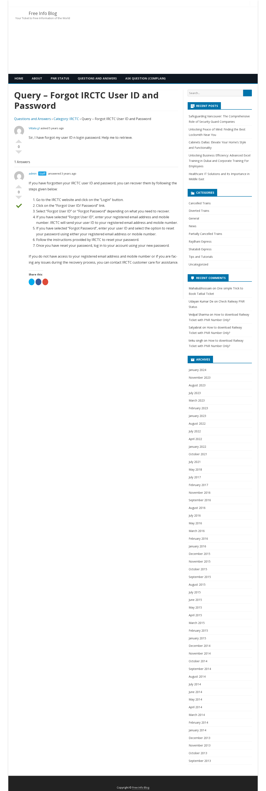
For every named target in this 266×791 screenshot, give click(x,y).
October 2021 (198, 454)
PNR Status (60, 78)
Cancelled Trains (200, 203)
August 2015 (197, 584)
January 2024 (197, 370)
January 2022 (197, 447)
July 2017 (195, 477)
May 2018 (195, 469)
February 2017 (198, 485)
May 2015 (195, 607)
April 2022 (195, 439)
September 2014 (200, 669)
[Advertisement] (177, 40)
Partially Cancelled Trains (205, 234)
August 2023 (197, 385)
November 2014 (200, 653)
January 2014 (197, 730)
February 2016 (198, 539)
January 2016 (197, 546)
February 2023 (198, 408)
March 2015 (197, 623)
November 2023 (200, 377)
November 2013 (200, 745)
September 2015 (200, 577)
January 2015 (197, 638)
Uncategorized (198, 264)
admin (33, 173)
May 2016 (195, 523)
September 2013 (200, 761)
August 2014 (197, 676)
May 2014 (195, 699)
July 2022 (195, 431)
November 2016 (200, 493)
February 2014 (198, 722)
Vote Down (18, 153)
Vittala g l (34, 128)
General (194, 218)
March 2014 (197, 715)
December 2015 (199, 554)
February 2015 (198, 630)
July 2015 (195, 592)
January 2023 (197, 416)
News (192, 226)
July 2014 (195, 684)
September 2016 (200, 500)
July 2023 (195, 393)
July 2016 (195, 515)
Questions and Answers (97, 78)
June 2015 (195, 600)
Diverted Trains (199, 211)
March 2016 (197, 531)
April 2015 (195, 615)
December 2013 (199, 738)
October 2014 (198, 661)
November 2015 (200, 561)
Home (19, 78)
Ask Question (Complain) (145, 78)
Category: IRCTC (66, 119)
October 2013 (198, 753)
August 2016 (197, 508)
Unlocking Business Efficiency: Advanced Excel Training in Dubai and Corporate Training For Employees (219, 160)
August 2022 (197, 423)
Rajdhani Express (200, 241)
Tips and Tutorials (201, 257)
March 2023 (197, 400)
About (37, 78)
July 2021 (195, 462)
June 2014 (195, 692)
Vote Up (18, 139)
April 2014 (195, 707)
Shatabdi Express (200, 249)
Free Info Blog (43, 13)
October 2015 (198, 569)
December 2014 (199, 646)
